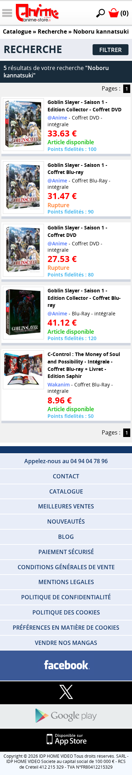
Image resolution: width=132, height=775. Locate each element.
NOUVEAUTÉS (66, 521)
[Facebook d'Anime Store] (66, 665)
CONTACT (66, 476)
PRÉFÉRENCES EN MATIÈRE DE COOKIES (66, 627)
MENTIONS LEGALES (66, 582)
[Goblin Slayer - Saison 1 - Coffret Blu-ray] (23, 187)
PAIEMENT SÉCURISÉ (66, 552)
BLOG (66, 537)
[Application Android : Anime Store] (66, 716)
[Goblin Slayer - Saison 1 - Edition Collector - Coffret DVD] (23, 124)
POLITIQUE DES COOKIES (66, 612)
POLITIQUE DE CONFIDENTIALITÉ (66, 597)
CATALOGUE (66, 491)
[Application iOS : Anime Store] (66, 740)
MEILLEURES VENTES (66, 506)
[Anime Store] (37, 13)
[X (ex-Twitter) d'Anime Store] (66, 692)
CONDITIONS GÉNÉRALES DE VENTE (66, 567)
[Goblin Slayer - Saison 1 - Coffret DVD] (23, 250)
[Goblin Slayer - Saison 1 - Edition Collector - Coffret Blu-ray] (23, 313)
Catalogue (17, 31)
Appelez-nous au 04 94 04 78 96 (66, 461)
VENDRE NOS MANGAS (66, 643)
